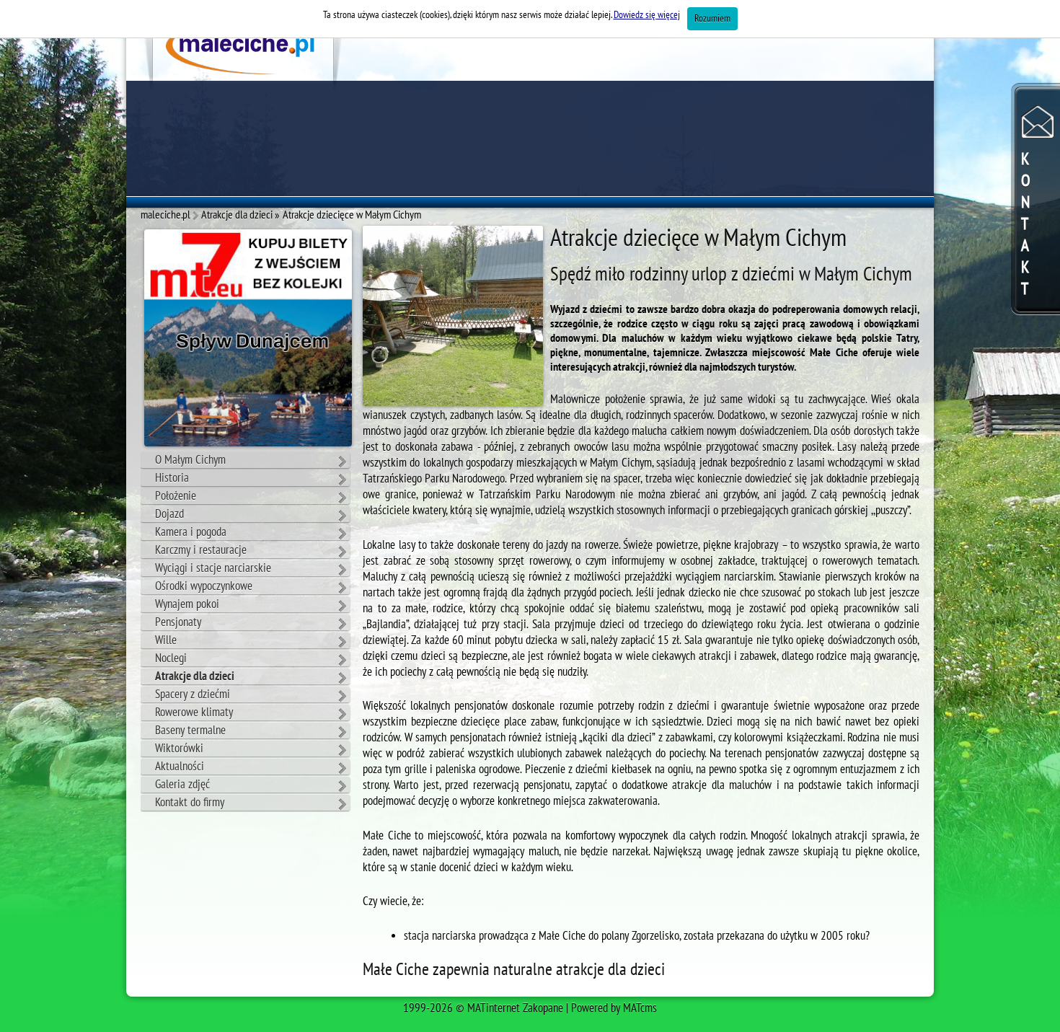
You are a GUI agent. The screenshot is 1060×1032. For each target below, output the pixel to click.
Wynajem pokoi (187, 604)
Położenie (175, 496)
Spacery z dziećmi (192, 694)
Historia (172, 478)
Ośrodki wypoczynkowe (203, 586)
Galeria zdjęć (182, 784)
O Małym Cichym (190, 460)
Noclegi (171, 658)
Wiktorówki (179, 748)
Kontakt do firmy (189, 802)
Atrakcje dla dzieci (194, 676)
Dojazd (169, 514)
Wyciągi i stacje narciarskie (213, 568)
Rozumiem (712, 18)
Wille (166, 640)
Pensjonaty (178, 622)
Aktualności (179, 766)
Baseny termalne (190, 730)
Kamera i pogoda (190, 532)
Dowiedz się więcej (647, 15)
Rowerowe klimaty (194, 712)
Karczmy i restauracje (201, 550)
